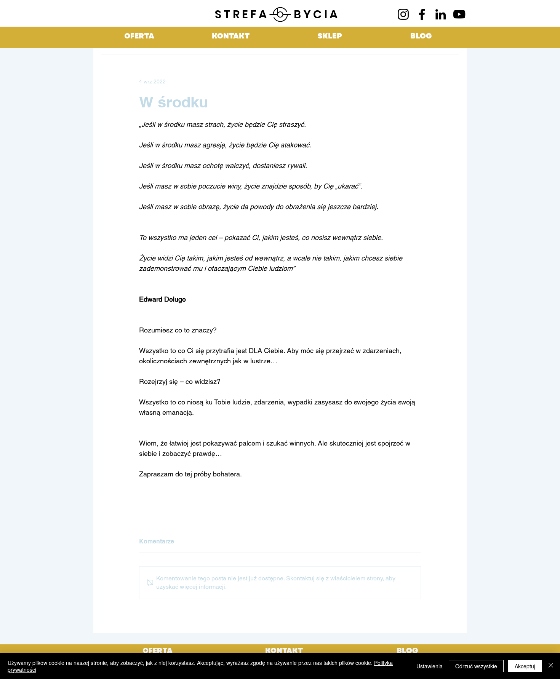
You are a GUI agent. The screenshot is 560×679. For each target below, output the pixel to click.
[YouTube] (459, 14)
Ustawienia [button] (429, 666)
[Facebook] (421, 14)
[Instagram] (403, 14)
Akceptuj (525, 666)
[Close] (550, 666)
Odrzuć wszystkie (476, 666)
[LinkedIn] (440, 14)
